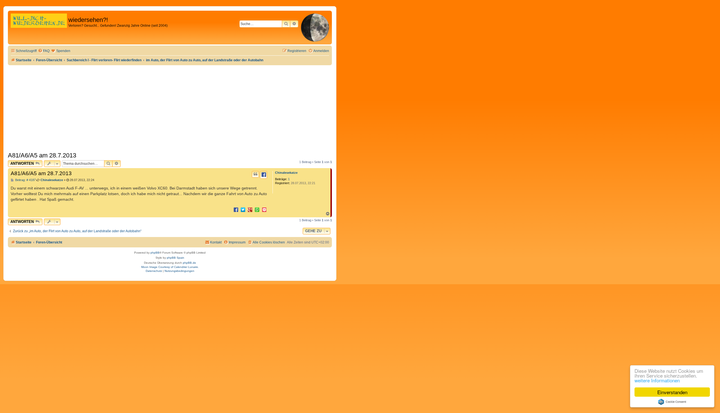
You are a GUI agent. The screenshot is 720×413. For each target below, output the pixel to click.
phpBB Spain (175, 257)
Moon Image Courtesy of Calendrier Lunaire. (170, 266)
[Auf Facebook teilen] (236, 209)
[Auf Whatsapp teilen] (257, 209)
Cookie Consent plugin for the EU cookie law (672, 402)
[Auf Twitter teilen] (243, 209)
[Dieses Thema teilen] (263, 175)
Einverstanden (672, 392)
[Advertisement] (170, 107)
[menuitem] (44, 51)
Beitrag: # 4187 (25, 180)
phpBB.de (189, 262)
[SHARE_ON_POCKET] (264, 209)
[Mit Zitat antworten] (255, 174)
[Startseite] (38, 26)
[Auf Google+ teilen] (250, 209)
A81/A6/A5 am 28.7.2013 (42, 155)
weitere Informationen (657, 380)
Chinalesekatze (286, 172)
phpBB (154, 252)
